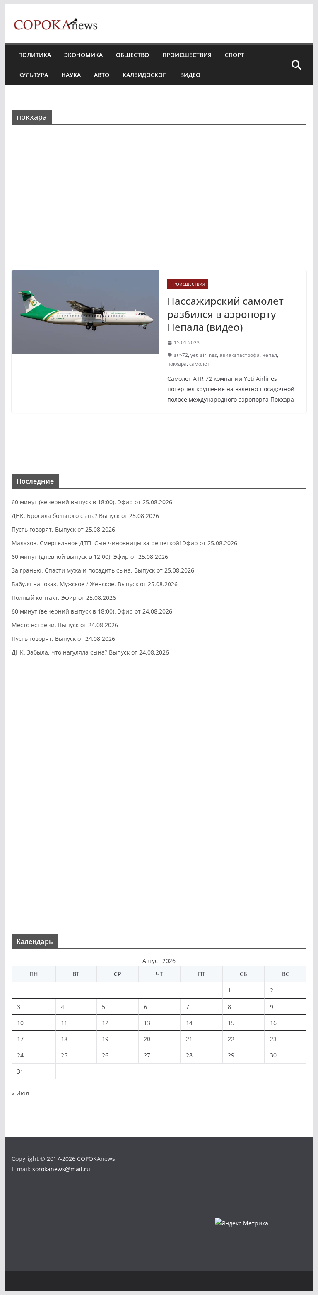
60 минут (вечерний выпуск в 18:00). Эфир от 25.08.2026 (92, 502)
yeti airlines (203, 355)
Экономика (83, 55)
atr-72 (181, 355)
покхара (177, 363)
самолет (199, 363)
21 (189, 1039)
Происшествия (187, 55)
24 (20, 1055)
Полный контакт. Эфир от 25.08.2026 (64, 598)
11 (64, 1023)
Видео (190, 75)
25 (64, 1055)
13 (147, 1023)
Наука (71, 75)
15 (231, 1023)
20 (147, 1039)
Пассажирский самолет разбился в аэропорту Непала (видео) (225, 313)
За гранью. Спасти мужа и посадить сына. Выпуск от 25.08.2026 (103, 570)
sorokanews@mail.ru (61, 1169)
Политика (34, 55)
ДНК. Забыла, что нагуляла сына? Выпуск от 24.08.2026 (90, 652)
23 (273, 1039)
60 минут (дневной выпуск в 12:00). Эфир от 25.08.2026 (90, 557)
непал (269, 355)
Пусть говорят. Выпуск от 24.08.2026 (63, 639)
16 (273, 1023)
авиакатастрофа (239, 355)
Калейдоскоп (145, 75)
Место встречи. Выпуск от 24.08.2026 (65, 625)
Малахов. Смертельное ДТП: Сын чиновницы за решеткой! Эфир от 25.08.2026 (124, 543)
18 (64, 1039)
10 (20, 1023)
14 (189, 1023)
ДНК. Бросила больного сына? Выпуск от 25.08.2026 (85, 516)
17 (20, 1039)
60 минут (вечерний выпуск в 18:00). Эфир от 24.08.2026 (92, 611)
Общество (132, 55)
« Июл (20, 1093)
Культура (33, 75)
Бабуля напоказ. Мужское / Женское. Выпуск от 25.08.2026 (95, 584)
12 (105, 1023)
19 (105, 1039)
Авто (101, 75)
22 (231, 1039)
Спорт (234, 55)
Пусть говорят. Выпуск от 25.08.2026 (63, 529)
